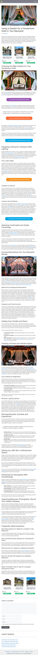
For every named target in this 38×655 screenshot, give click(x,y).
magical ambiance (23, 479)
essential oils (4, 482)
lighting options (31, 246)
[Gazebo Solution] (1, 1)
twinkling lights (19, 403)
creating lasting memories (26, 284)
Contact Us (27, 651)
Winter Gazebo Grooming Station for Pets (9, 639)
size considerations (12, 105)
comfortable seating (13, 232)
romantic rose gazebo (15, 283)
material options (10, 125)
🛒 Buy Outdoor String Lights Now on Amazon (19, 99)
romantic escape (6, 93)
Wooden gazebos (17, 125)
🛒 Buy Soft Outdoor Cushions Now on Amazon (19, 179)
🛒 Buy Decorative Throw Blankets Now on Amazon (19, 218)
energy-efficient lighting (19, 156)
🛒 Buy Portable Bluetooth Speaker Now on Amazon (19, 140)
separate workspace (22, 444)
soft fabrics (30, 297)
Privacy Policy (7, 651)
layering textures (13, 245)
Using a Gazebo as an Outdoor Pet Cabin (9, 641)
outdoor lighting (6, 170)
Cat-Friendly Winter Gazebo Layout (8, 646)
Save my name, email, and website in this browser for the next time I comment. (18, 624)
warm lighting (10, 207)
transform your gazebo (21, 203)
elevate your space (8, 282)
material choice (27, 128)
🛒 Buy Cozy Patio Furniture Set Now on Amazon (19, 118)
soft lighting (3, 373)
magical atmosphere (10, 152)
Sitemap (31, 651)
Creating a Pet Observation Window (8, 644)
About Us (22, 651)
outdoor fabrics (20, 339)
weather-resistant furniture (15, 233)
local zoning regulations (25, 550)
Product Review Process (15, 651)
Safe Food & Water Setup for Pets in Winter (10, 643)
